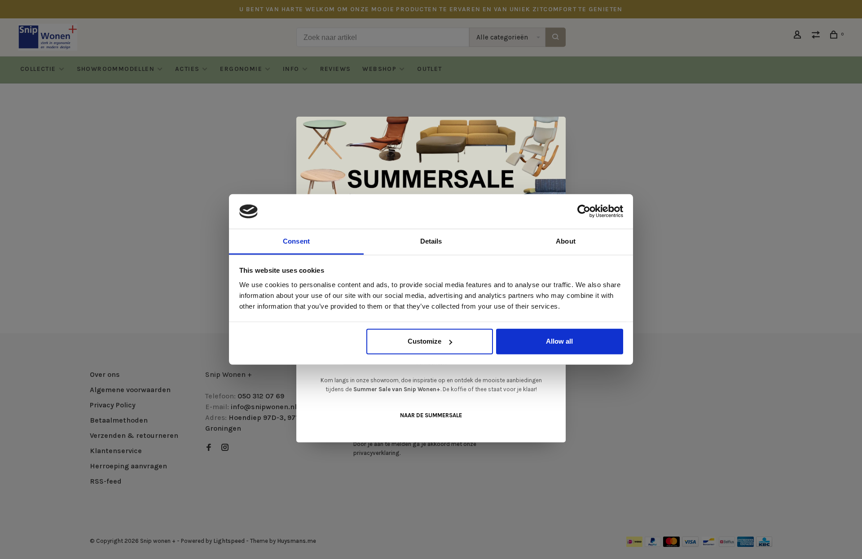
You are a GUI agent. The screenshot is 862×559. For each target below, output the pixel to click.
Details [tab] (431, 241)
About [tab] (566, 241)
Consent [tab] (296, 241)
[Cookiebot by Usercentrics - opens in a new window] (584, 211)
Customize (424, 341)
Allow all (559, 341)
